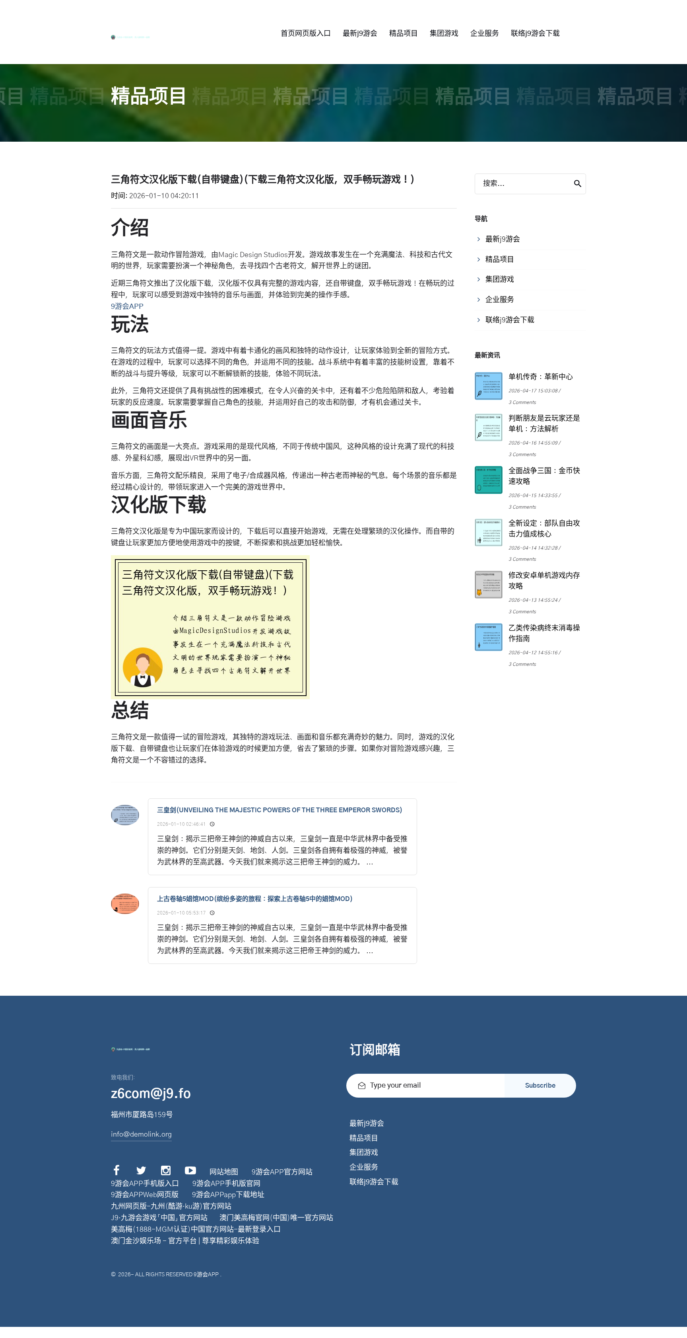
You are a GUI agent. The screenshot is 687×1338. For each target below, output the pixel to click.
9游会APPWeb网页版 (145, 1195)
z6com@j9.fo (151, 1094)
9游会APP (206, 1275)
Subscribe (540, 1085)
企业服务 (484, 33)
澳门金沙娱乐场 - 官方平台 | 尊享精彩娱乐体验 (185, 1241)
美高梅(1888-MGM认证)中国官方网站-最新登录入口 (196, 1229)
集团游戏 (444, 33)
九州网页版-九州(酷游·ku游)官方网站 (171, 1206)
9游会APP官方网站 (282, 1172)
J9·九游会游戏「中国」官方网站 (159, 1218)
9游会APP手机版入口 (145, 1184)
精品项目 (403, 33)
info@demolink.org (141, 1134)
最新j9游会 (360, 33)
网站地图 (224, 1172)
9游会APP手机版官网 (226, 1184)
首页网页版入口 (306, 33)
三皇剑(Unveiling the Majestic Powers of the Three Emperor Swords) (279, 810)
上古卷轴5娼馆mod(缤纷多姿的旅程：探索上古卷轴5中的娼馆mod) (255, 899)
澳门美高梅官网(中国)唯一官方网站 (276, 1218)
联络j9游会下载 (535, 33)
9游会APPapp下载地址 (228, 1195)
